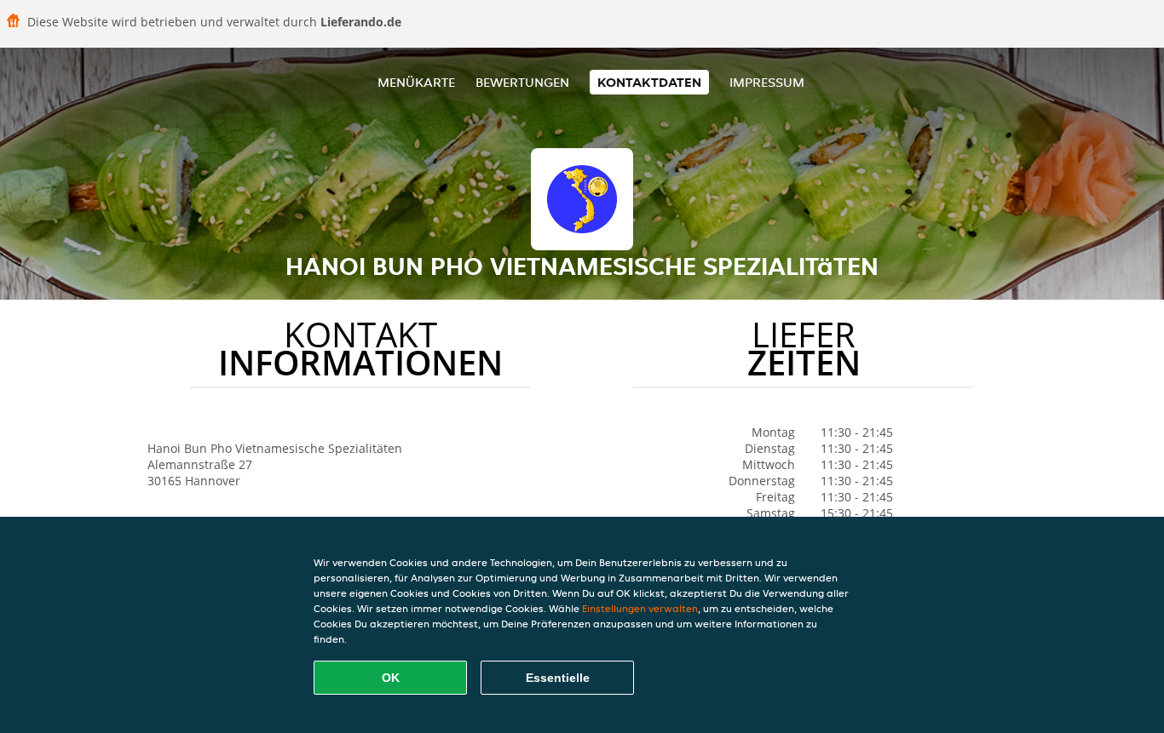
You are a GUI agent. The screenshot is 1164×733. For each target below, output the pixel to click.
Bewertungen (522, 82)
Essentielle (558, 677)
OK (391, 677)
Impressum (766, 82)
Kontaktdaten (649, 82)
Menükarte (416, 82)
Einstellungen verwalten (640, 608)
